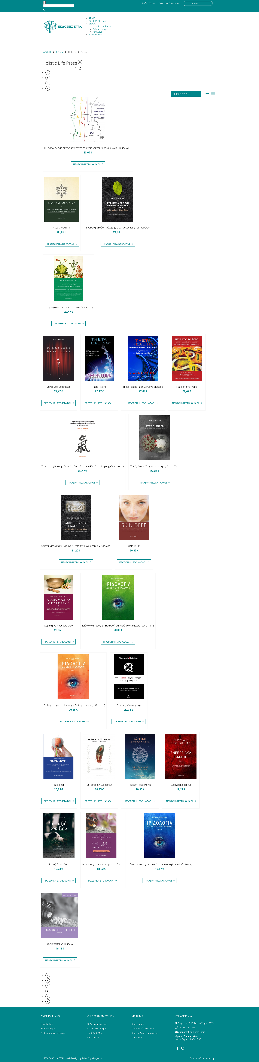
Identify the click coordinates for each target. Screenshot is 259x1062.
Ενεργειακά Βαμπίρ (181, 784)
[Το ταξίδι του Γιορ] (58, 835)
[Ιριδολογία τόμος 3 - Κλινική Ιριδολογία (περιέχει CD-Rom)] (73, 676)
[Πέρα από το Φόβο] (187, 358)
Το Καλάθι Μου (94, 1033)
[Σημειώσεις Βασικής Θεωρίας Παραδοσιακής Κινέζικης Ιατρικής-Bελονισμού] (82, 437)
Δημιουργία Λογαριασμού (169, 3)
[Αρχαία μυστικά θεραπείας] (58, 597)
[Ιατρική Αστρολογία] (140, 756)
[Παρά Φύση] (58, 756)
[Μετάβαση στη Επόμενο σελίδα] (47, 83)
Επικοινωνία (93, 1037)
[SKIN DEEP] (134, 517)
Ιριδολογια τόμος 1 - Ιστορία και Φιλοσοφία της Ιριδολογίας (159, 864)
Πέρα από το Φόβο (186, 386)
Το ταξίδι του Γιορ (58, 864)
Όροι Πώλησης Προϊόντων (144, 1033)
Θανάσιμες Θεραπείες (58, 386)
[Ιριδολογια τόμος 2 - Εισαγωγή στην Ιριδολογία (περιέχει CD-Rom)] (118, 597)
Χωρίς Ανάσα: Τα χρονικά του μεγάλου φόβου (154, 466)
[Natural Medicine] (61, 199)
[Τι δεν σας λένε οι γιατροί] (129, 676)
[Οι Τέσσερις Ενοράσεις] (99, 756)
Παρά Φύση (58, 784)
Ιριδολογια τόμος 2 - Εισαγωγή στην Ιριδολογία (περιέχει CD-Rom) (118, 625)
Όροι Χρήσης (137, 1024)
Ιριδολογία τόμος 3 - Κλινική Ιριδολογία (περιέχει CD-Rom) (73, 705)
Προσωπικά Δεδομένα (142, 1028)
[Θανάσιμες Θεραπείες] (58, 358)
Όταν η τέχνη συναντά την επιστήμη (101, 864)
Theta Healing (99, 386)
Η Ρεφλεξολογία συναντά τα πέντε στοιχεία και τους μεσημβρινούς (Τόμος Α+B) (87, 148)
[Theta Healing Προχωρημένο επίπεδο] (143, 358)
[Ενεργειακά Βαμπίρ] (181, 756)
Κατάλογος (136, 1037)
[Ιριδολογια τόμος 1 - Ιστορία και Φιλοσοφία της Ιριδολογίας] (159, 835)
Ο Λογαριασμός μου (97, 1024)
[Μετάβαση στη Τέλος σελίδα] (47, 88)
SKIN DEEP (134, 546)
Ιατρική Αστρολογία (140, 784)
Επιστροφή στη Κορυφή (202, 1058)
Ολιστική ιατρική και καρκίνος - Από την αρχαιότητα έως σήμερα (75, 546)
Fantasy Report (48, 1028)
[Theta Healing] (99, 358)
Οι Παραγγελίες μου (97, 1028)
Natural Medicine (61, 227)
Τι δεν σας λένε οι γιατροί (129, 705)
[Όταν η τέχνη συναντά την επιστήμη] (101, 835)
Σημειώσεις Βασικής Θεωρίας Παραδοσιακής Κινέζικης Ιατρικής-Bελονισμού (82, 466)
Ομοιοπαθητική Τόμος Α (60, 944)
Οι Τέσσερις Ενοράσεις (99, 784)
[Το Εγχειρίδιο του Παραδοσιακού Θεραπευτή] (68, 278)
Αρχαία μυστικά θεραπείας (58, 625)
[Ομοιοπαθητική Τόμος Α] (59, 915)
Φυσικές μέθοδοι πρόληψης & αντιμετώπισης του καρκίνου (118, 227)
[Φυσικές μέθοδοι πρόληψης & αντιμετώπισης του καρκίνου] (118, 199)
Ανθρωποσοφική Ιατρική (53, 1033)
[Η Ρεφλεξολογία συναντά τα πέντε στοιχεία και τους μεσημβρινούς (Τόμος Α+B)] (87, 119)
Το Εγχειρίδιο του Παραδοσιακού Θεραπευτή (68, 307)
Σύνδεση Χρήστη (148, 3)
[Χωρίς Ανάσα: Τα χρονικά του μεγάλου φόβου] (154, 437)
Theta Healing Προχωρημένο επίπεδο (143, 386)
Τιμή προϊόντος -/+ (182, 93)
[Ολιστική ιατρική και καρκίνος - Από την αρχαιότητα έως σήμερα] (75, 517)
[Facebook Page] (177, 1048)
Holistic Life (47, 1024)
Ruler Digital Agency (92, 1058)
